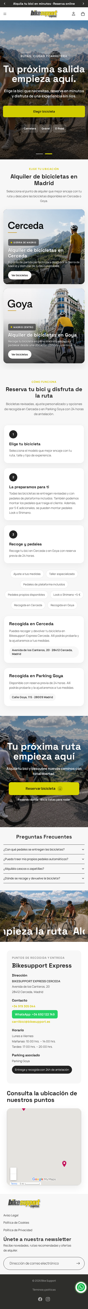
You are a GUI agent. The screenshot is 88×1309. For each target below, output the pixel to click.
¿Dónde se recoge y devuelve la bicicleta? (31, 878)
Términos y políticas (44, 1289)
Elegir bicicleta (44, 111)
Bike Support (48, 1280)
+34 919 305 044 (23, 1006)
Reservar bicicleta (44, 788)
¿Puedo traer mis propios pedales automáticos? (35, 859)
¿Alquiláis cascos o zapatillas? (23, 869)
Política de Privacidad (17, 1230)
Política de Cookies (16, 1223)
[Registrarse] (78, 1263)
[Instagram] (47, 1299)
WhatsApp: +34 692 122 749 (35, 1014)
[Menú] (5, 14)
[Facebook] (40, 1299)
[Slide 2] (48, 153)
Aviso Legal (10, 1215)
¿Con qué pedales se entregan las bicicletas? (34, 849)
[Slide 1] (39, 153)
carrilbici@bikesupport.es (31, 1022)
